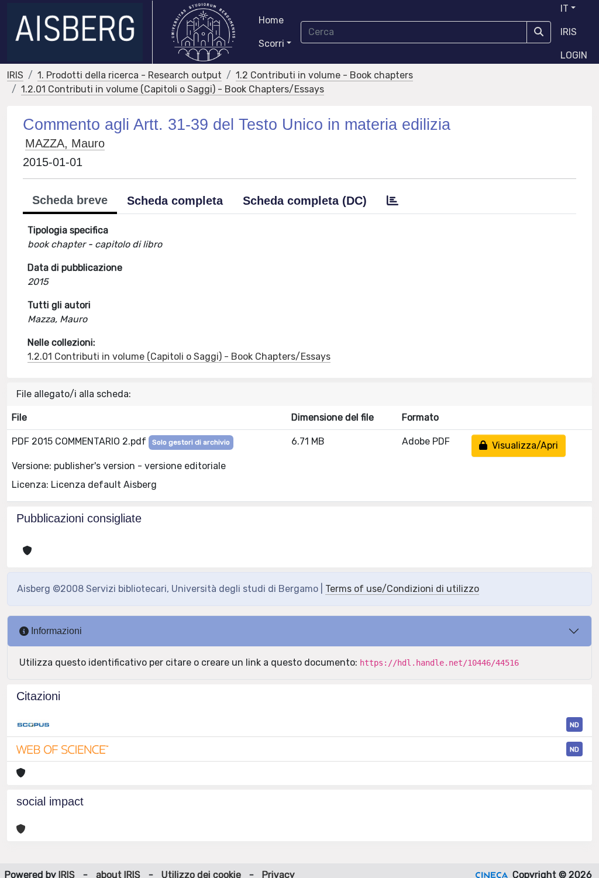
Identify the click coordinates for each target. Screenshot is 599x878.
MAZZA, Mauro (65, 143)
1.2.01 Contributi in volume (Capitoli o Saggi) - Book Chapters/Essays (172, 89)
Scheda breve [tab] (70, 200)
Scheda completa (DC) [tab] (305, 200)
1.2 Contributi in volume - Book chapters (324, 75)
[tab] (392, 200)
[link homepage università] (203, 32)
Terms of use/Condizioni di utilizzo (402, 588)
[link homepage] (80, 32)
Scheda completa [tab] (175, 200)
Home (271, 20)
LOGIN (573, 55)
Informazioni (55, 631)
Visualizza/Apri (522, 445)
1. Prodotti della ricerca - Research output (129, 75)
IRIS (568, 31)
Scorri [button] (271, 43)
